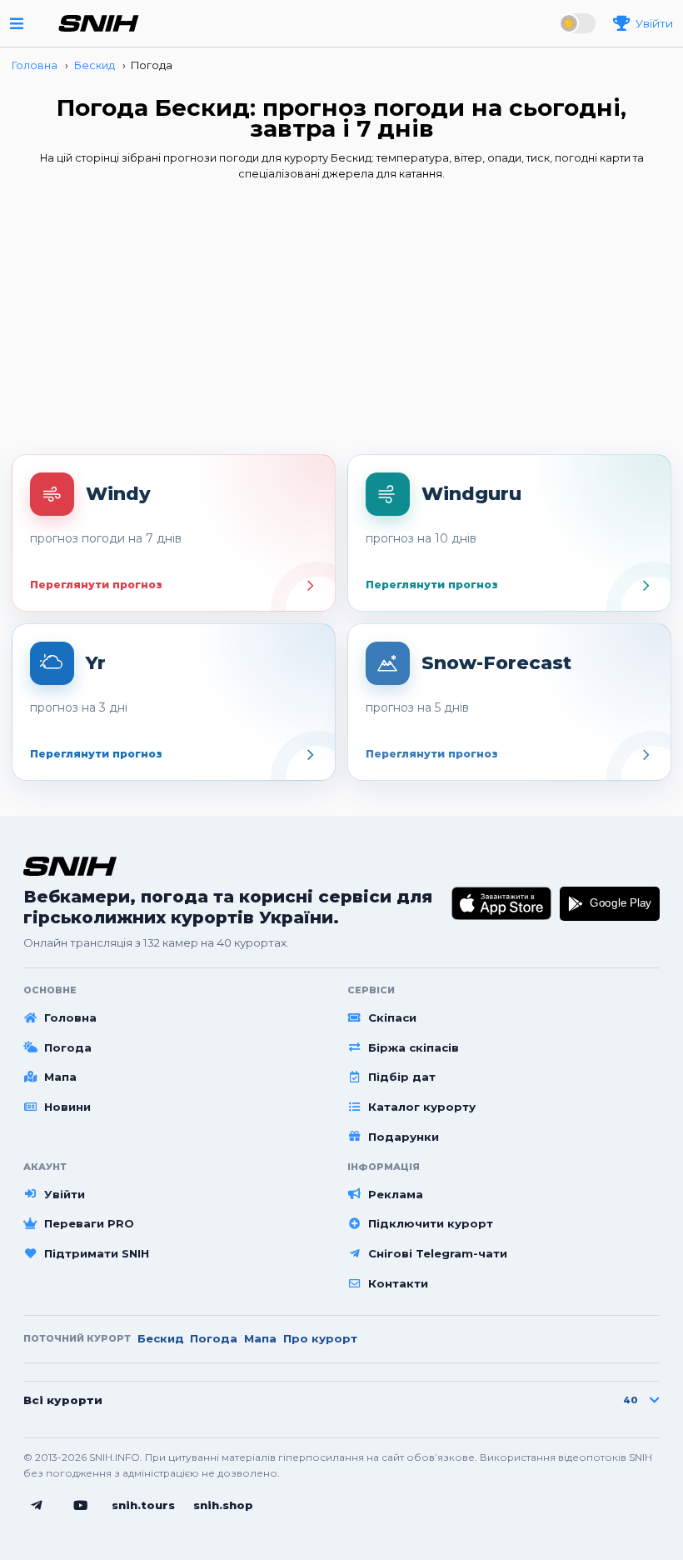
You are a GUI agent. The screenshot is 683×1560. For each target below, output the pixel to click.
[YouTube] (80, 1505)
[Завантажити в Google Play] (610, 904)
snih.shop (223, 1505)
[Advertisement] (341, 322)
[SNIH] (70, 866)
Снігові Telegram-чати (437, 1253)
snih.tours (143, 1505)
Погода (68, 1047)
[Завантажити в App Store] (501, 904)
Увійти (64, 1194)
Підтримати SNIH (96, 1253)
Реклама (395, 1194)
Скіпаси (392, 1017)
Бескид (160, 1338)
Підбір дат (402, 1076)
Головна (70, 1017)
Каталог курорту (422, 1106)
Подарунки (403, 1136)
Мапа (60, 1076)
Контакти (398, 1283)
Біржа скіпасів (413, 1047)
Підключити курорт (430, 1223)
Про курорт (320, 1338)
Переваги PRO (89, 1223)
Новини (67, 1106)
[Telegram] (36, 1505)
